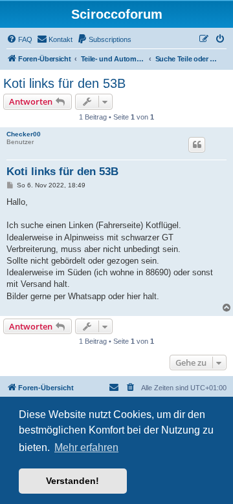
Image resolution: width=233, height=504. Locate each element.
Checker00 (23, 134)
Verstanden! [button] (72, 481)
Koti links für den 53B (64, 83)
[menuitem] (19, 39)
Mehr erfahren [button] (86, 447)
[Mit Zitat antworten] (196, 144)
